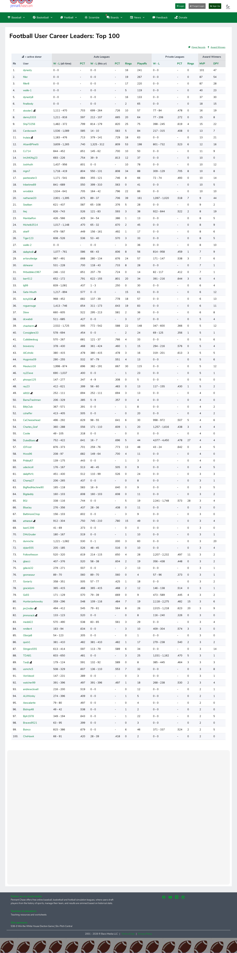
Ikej (25, 211)
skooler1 (28, 110)
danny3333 (29, 117)
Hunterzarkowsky (33, 601)
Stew (26, 312)
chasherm (28, 326)
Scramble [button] (94, 17)
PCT (82, 63)
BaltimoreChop (31, 514)
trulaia (26, 137)
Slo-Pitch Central (64, 926)
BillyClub (28, 406)
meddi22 (28, 622)
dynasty (27, 70)
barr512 (27, 278)
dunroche (28, 541)
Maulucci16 (29, 366)
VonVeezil (28, 676)
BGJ (25, 500)
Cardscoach (29, 131)
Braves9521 (30, 723)
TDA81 (27, 655)
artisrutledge (30, 258)
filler (25, 77)
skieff (26, 231)
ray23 (26, 386)
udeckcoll (28, 467)
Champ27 (28, 480)
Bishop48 (28, 709)
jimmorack (28, 615)
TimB (26, 662)
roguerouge (29, 306)
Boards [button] (115, 17)
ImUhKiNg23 (30, 157)
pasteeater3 (30, 178)
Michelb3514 (30, 225)
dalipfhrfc (28, 474)
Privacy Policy (145, 933)
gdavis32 (28, 568)
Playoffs (142, 63)
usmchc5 (28, 669)
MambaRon (29, 218)
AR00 (26, 393)
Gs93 (26, 595)
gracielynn (28, 588)
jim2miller (28, 608)
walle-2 (27, 245)
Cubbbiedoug (30, 339)
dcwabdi (27, 319)
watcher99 (29, 682)
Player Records (198, 47)
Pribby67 (28, 460)
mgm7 (26, 171)
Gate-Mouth (30, 292)
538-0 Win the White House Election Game (32, 926)
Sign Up (216, 6)
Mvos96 (27, 454)
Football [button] (68, 17)
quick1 (26, 642)
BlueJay (27, 507)
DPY (216, 63)
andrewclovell (30, 689)
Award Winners (218, 47)
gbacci (26, 561)
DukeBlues (29, 440)
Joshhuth (28, 164)
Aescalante (29, 703)
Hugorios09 (29, 359)
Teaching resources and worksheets (28, 914)
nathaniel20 (29, 198)
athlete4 (27, 521)
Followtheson (30, 554)
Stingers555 (30, 649)
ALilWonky (29, 696)
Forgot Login (198, 6)
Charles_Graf (30, 427)
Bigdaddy (28, 494)
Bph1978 (28, 716)
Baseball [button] (16, 17)
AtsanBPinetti (31, 144)
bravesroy (28, 346)
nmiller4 (27, 629)
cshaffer (27, 413)
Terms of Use (127, 933)
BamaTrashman (32, 400)
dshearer (28, 265)
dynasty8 (28, 97)
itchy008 (28, 299)
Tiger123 (28, 238)
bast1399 (28, 528)
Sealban (27, 204)
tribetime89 (29, 184)
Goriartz (27, 581)
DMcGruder (29, 534)
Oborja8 (27, 635)
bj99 (25, 285)
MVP (202, 63)
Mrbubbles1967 (32, 272)
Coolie (26, 433)
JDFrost (27, 447)
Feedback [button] (162, 17)
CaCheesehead (31, 420)
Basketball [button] (43, 17)
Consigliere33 (31, 332)
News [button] (137, 17)
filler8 (26, 83)
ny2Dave (28, 373)
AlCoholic (28, 353)
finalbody (28, 103)
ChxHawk (28, 736)
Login (181, 6)
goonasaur (29, 574)
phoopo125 (29, 379)
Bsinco (27, 729)
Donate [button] (183, 17)
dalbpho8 (28, 252)
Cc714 (27, 151)
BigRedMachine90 (33, 487)
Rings (128, 63)
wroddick (28, 191)
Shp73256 (29, 124)
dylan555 (28, 548)
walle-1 (27, 90)
